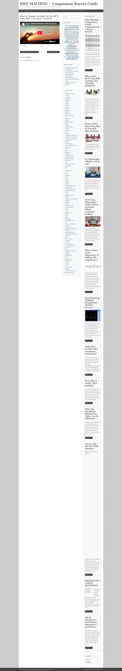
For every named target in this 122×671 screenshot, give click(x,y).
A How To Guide (68, 90)
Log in (87, 659)
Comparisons (76, 32)
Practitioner (71, 46)
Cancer (66, 31)
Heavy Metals (68, 187)
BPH (66, 117)
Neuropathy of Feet (69, 220)
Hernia (66, 192)
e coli (66, 150)
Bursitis (67, 120)
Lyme (66, 41)
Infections (67, 200)
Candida (70, 31)
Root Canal (67, 247)
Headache (67, 182)
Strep (66, 257)
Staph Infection (68, 255)
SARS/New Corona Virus (70, 250)
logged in (28, 60)
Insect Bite (67, 202)
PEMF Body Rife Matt (70, 42)
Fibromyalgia (68, 165)
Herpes (72, 39)
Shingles (74, 49)
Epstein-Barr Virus (69, 158)
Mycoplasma (68, 219)
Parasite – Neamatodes (70, 223)
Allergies (66, 25)
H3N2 (66, 178)
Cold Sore (67, 133)
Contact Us (69, 10)
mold (69, 41)
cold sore (71, 32)
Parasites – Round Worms (71, 229)
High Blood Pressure (69, 195)
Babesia (73, 25)
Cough (66, 142)
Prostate (67, 242)
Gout (66, 173)
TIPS (52, 10)
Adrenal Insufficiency (70, 93)
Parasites (76, 41)
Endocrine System (69, 155)
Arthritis (67, 102)
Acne (66, 92)
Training (67, 269)
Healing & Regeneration (70, 185)
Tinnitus (67, 264)
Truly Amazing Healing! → (53, 52)
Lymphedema (68, 212)
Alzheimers (67, 97)
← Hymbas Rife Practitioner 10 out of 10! (29, 52)
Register (88, 661)
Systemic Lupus (68, 259)
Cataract (67, 128)
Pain (72, 41)
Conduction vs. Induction (70, 138)
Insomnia (76, 39)
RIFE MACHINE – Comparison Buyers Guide (59, 4)
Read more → (89, 70)
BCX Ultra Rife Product (80, 10)
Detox (74, 33)
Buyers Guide (74, 29)
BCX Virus (67, 112)
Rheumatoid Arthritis (69, 245)
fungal (78, 35)
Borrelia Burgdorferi (69, 115)
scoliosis (67, 252)
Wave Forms (71, 55)
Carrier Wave (75, 31)
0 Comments (22, 20)
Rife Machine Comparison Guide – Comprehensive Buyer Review (72, 79)
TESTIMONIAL (44, 10)
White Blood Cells (69, 272)
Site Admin (88, 662)
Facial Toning (70, 35)
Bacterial (66, 27)
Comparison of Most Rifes (71, 135)
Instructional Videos (69, 205)
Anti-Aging (67, 100)
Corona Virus (68, 140)
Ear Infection (68, 152)
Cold (68, 32)
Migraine (67, 214)
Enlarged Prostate (69, 157)
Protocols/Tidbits (71, 48)
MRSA (66, 217)
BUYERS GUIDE (29, 10)
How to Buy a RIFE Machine (71, 198)
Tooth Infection (68, 267)
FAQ (37, 10)
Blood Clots (67, 113)
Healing (67, 183)
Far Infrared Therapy (70, 163)
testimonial (70, 53)
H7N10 (65, 36)
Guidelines (67, 175)
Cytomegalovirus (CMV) (70, 145)
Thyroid (67, 262)
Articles (70, 25)
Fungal (66, 172)
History (66, 197)
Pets (73, 44)
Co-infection (68, 130)
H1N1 (66, 177)
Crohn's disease (69, 143)
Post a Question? (61, 10)
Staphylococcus (73, 51)
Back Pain (76, 25)
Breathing (67, 118)
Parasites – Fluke (69, 227)
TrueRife (67, 55)
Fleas (66, 167)
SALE (66, 249)
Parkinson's (67, 230)
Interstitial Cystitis (69, 207)
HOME (21, 10)
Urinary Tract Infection (70, 270)
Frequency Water (69, 170)
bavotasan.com (99, 669)
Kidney (66, 209)
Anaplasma (67, 98)
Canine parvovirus (69, 127)
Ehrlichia (67, 153)
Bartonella (67, 110)
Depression (67, 147)
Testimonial (67, 260)
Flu (75, 35)
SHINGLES (67, 254)
